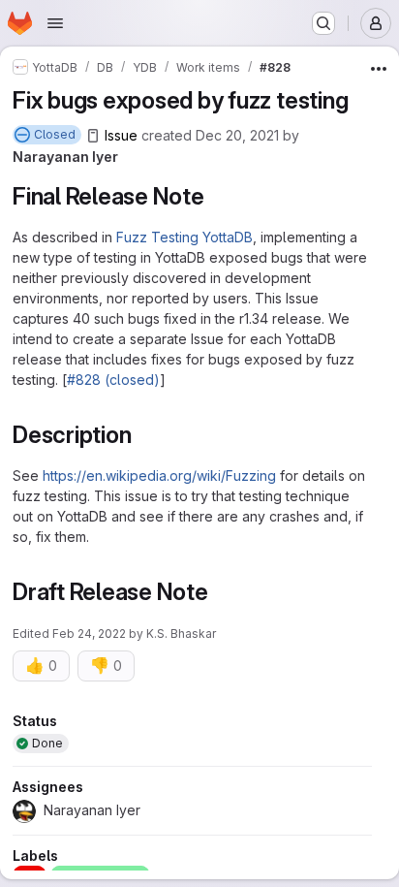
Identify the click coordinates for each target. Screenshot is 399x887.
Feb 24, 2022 (89, 633)
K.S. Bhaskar (181, 633)
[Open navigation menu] (55, 23)
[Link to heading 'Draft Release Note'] (220, 592)
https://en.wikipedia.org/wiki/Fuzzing (159, 475)
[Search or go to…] (323, 23)
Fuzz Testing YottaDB (184, 237)
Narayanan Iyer (65, 156)
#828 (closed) (113, 379)
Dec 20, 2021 (237, 135)
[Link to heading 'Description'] (143, 435)
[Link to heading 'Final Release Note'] (217, 196)
